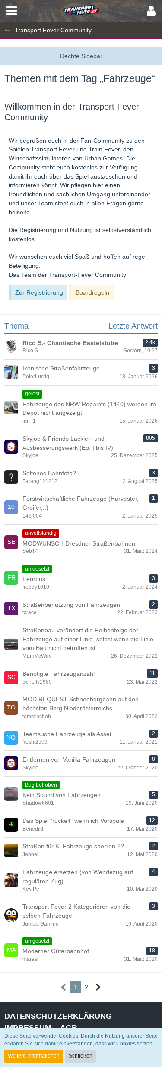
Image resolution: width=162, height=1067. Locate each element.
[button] (11, 11)
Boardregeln (92, 292)
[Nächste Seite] (98, 987)
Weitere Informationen (34, 1056)
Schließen (80, 1056)
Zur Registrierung (39, 292)
